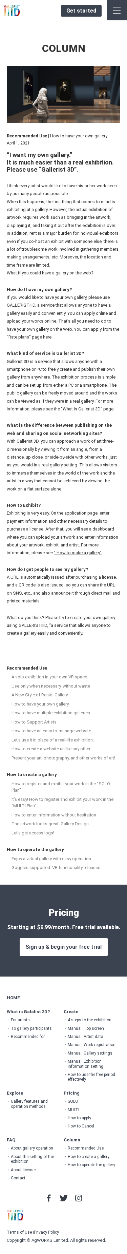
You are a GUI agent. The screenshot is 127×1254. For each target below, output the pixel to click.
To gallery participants (31, 1028)
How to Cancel (81, 1126)
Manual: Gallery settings (90, 1053)
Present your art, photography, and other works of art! (63, 757)
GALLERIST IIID (12, 11)
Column (72, 1139)
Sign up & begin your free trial (63, 947)
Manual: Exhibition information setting (85, 1063)
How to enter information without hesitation (54, 814)
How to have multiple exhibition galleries (51, 712)
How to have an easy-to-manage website (51, 730)
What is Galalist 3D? (28, 1011)
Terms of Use (19, 1232)
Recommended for (28, 1036)
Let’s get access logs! (33, 832)
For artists (20, 1020)
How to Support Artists (34, 722)
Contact (18, 1178)
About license (23, 1170)
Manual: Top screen (86, 1028)
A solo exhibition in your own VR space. (50, 676)
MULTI (73, 1109)
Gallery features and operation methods (29, 1103)
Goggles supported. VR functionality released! (57, 867)
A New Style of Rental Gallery (40, 694)
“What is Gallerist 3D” (81, 408)
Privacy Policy (46, 1232)
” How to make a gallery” (78, 552)
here (47, 337)
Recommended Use (27, 668)
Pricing (72, 1093)
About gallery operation (32, 1148)
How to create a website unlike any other (51, 748)
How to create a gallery (32, 774)
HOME (13, 997)
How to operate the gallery (35, 849)
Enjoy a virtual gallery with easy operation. (52, 858)
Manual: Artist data (85, 1036)
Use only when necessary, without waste (51, 686)
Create (71, 1011)
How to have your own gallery (40, 704)
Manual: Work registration (91, 1044)
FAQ (11, 1139)
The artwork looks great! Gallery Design (50, 823)
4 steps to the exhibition (89, 1020)
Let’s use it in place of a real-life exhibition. (53, 739)
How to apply (79, 1118)
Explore (15, 1093)
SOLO (73, 1101)
